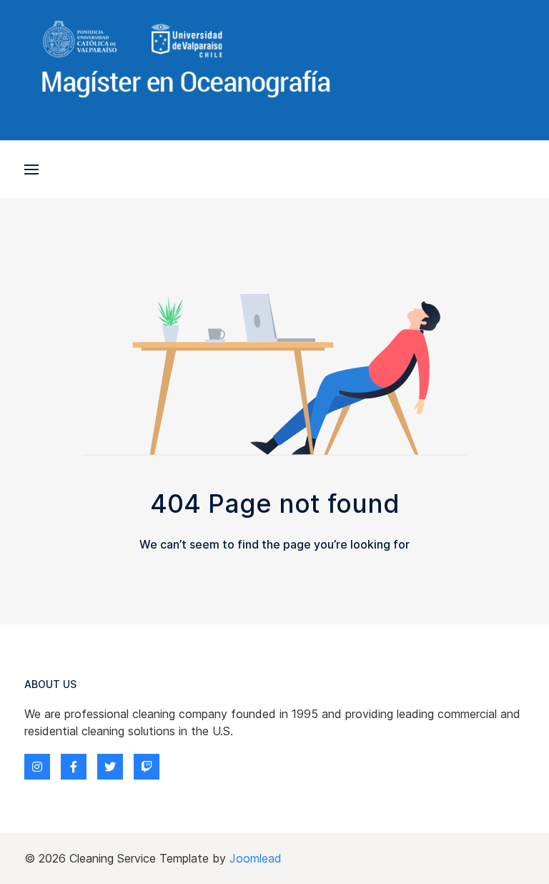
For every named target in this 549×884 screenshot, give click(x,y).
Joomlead (255, 858)
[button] (31, 169)
